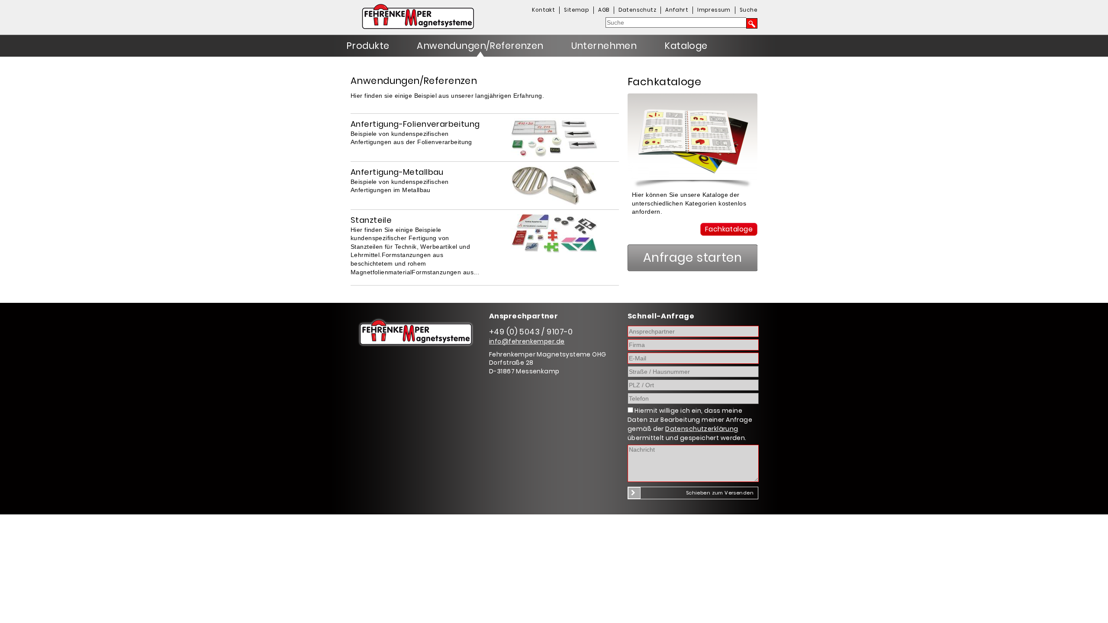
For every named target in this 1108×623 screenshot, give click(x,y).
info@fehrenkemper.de (526, 341)
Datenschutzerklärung (701, 428)
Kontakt (543, 9)
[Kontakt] (692, 177)
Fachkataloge (729, 229)
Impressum (714, 9)
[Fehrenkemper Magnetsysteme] (437, 19)
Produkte (367, 45)
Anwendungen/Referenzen (480, 45)
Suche (748, 9)
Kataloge (685, 45)
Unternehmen (604, 45)
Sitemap (576, 9)
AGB (603, 9)
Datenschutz (637, 9)
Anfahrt (676, 9)
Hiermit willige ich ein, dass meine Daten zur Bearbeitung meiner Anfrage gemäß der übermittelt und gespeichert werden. (690, 424)
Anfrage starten (692, 257)
